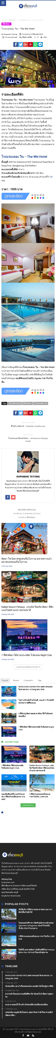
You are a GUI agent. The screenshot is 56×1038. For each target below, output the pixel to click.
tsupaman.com (7, 882)
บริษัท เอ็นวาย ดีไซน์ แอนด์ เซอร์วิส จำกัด (18, 889)
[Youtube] (28, 1035)
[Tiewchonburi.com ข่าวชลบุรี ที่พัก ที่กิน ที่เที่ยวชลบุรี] (28, 3)
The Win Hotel (15, 403)
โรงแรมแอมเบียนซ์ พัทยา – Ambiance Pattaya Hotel (28, 438)
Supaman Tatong (10, 34)
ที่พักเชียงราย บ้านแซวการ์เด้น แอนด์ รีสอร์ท (19, 885)
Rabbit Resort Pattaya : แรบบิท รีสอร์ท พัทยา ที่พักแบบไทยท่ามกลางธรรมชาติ (27, 608)
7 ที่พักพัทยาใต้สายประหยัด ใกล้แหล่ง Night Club (26, 655)
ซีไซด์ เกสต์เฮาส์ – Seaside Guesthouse (28, 424)
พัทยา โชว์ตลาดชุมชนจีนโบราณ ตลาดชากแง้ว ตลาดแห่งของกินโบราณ (26, 560)
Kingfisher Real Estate (11, 895)
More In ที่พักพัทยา (26, 517)
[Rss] (33, 1035)
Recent (16, 680)
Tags (39, 680)
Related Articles (27, 510)
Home (3, 20)
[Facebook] (23, 1035)
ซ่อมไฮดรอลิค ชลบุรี (9, 892)
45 (51, 177)
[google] (25, 44)
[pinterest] (30, 44)
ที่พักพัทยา (12, 20)
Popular (5, 680)
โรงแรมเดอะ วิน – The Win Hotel (24, 156)
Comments (28, 680)
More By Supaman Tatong (27, 513)
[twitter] (20, 44)
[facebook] (15, 44)
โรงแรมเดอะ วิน (40, 403)
